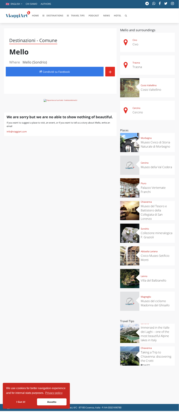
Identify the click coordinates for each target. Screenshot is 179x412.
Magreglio (146, 296)
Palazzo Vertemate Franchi (153, 190)
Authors (46, 3)
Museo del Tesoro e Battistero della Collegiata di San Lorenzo (154, 212)
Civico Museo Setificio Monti (155, 258)
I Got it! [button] (20, 401)
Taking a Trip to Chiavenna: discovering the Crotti (156, 356)
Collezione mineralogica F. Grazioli (156, 235)
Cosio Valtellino (149, 85)
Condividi (56, 71)
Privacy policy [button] (54, 392)
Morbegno (146, 138)
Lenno (144, 276)
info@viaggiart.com (17, 131)
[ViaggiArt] (18, 15)
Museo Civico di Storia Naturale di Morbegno (155, 144)
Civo (135, 40)
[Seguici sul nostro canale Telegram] (147, 3)
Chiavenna (146, 201)
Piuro (143, 183)
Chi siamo (31, 3)
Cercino (136, 108)
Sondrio (145, 228)
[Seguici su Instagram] (172, 3)
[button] (14, 4)
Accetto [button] (51, 401)
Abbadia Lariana (149, 251)
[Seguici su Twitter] (165, 3)
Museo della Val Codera (156, 167)
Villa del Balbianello (153, 280)
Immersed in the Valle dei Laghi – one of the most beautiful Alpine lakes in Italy (155, 333)
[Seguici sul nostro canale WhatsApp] (153, 3)
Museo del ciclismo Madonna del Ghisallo (155, 303)
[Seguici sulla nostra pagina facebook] (160, 3)
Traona (136, 62)
